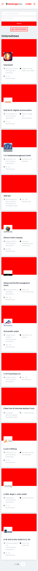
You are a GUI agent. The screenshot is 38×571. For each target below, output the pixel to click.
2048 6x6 (7, 196)
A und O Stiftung (10, 449)
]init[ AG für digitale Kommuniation (18, 110)
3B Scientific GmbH (11, 331)
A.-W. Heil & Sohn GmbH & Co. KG (17, 539)
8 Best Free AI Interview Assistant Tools (19, 408)
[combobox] (19, 14)
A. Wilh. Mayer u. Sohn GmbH (15, 494)
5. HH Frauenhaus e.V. (12, 374)
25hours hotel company (13, 238)
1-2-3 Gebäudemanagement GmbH (17, 155)
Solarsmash (8, 65)
